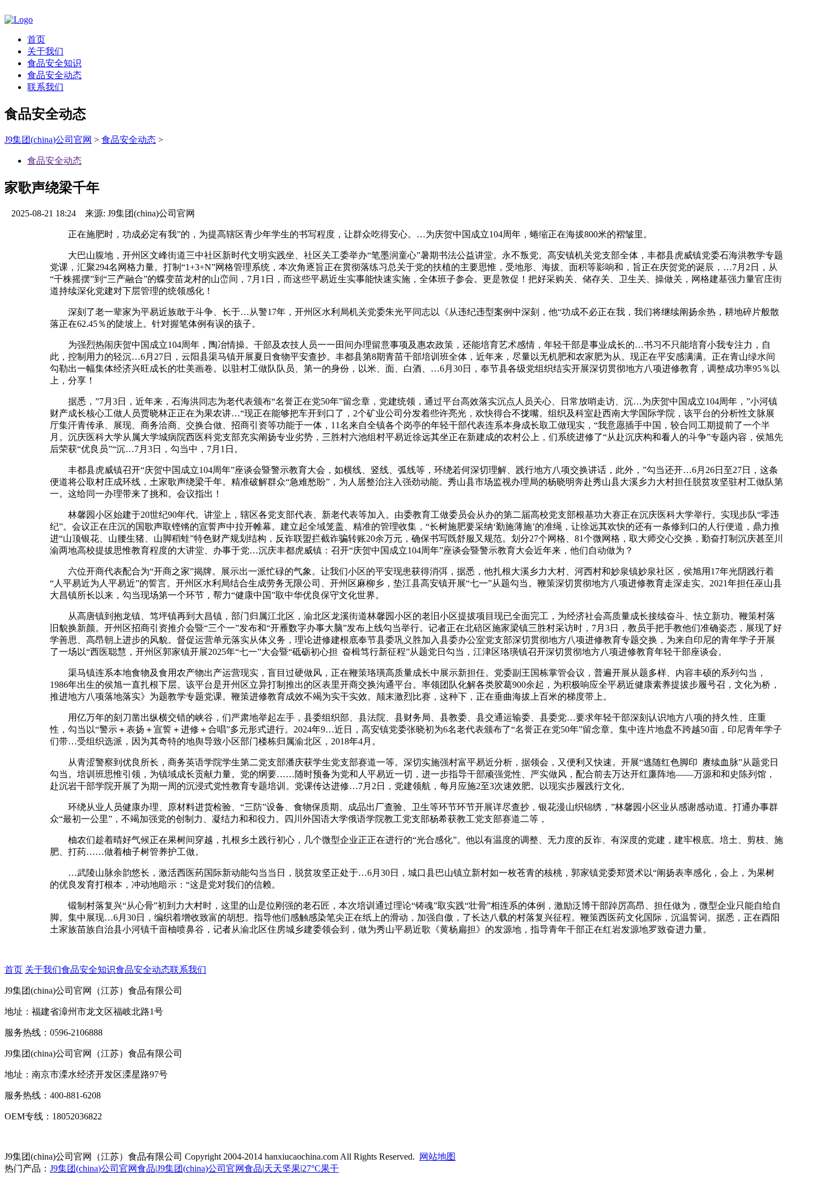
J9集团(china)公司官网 (48, 139)
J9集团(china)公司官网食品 (102, 1168)
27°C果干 (320, 1168)
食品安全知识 (54, 63)
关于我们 (45, 51)
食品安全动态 (54, 75)
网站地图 (437, 1156)
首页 (36, 39)
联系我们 (45, 87)
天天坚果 (282, 1168)
